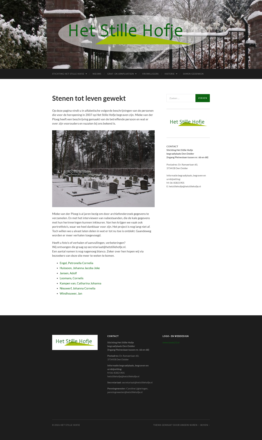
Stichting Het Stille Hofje (68, 74)
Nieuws (97, 74)
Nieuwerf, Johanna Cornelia (77, 288)
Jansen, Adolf (68, 273)
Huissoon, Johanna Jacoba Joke (80, 268)
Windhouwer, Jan (71, 293)
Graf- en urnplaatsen (120, 74)
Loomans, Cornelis (71, 278)
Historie (170, 74)
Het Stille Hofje (70, 425)
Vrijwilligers (150, 74)
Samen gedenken (193, 74)
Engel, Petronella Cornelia (76, 263)
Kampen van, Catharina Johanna (80, 283)
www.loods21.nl (171, 342)
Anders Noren (188, 425)
